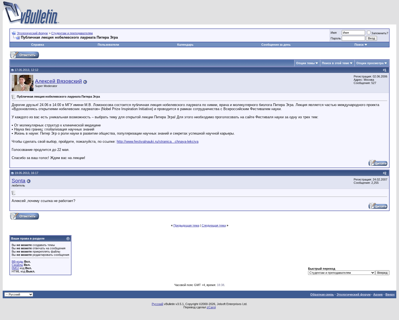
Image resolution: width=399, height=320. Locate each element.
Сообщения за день (276, 44)
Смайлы (17, 264)
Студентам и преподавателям (72, 33)
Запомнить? (379, 33)
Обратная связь (322, 294)
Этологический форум (32, 33)
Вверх (390, 294)
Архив (378, 294)
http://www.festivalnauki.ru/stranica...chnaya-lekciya (157, 141)
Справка (37, 44)
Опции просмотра (370, 63)
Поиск (359, 44)
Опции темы (305, 63)
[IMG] (15, 268)
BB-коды (17, 261)
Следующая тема (214, 225)
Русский (157, 304)
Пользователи (108, 44)
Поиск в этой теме (335, 63)
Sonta (19, 181)
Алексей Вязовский (58, 81)
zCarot (211, 307)
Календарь (185, 44)
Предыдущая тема (186, 225)
